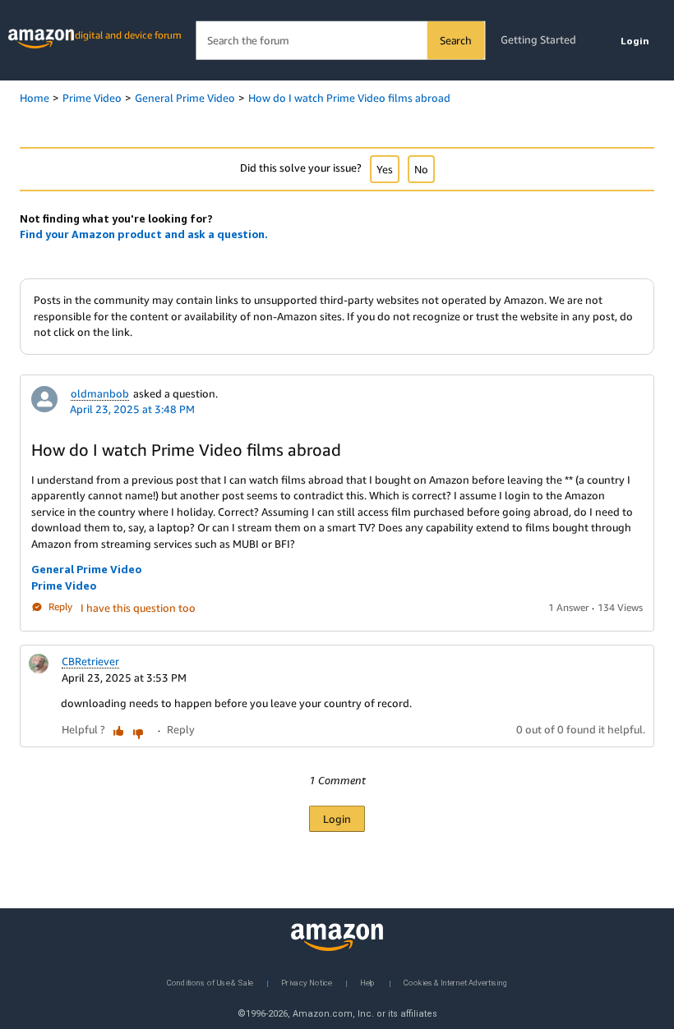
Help (368, 981)
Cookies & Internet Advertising (455, 981)
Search (456, 40)
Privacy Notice (306, 981)
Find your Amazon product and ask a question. (144, 234)
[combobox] (340, 40)
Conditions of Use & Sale (210, 981)
